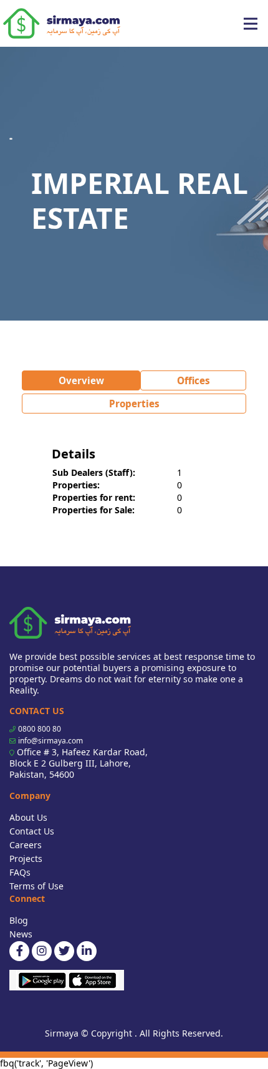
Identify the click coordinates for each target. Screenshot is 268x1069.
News (20, 934)
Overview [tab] (81, 380)
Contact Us (31, 831)
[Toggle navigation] (250, 23)
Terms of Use (36, 886)
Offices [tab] (193, 380)
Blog (18, 920)
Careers (25, 845)
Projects (25, 858)
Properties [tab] (134, 403)
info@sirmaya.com (50, 740)
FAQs (20, 872)
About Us (28, 817)
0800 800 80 (39, 728)
